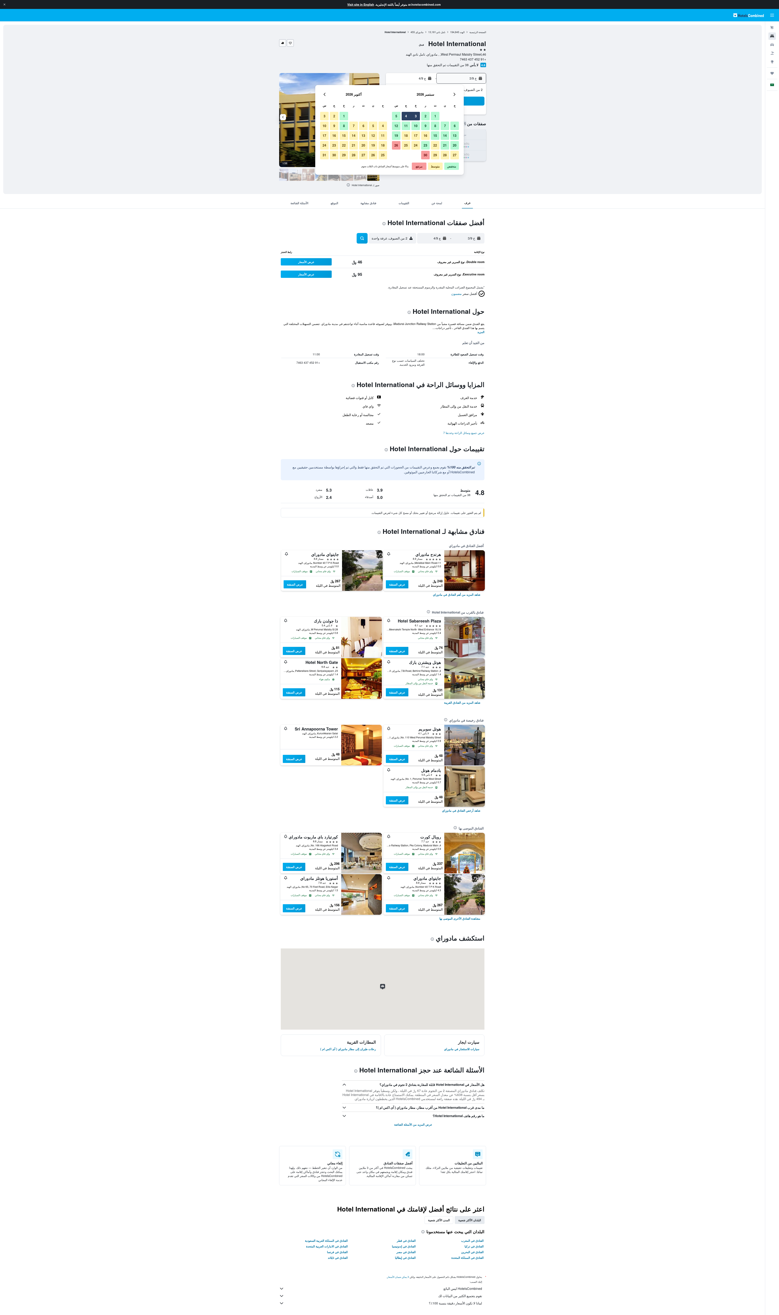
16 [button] (425, 135)
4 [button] (406, 116)
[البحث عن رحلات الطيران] (772, 28)
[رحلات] (772, 73)
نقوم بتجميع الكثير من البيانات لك (460, 1295)
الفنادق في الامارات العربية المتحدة (327, 1246)
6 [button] (455, 125)
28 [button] (445, 155)
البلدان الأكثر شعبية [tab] (469, 1220)
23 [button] (425, 145)
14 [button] (445, 135)
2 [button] (425, 116)
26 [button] (396, 145)
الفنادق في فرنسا (337, 1252)
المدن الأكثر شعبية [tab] (439, 1220)
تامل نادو (441, 32)
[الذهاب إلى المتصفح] (772, 62)
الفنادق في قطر (406, 1240)
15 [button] (435, 135)
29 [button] (435, 155)
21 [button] (445, 145)
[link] (457, 594)
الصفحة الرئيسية (477, 32)
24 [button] (415, 145)
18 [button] (406, 135)
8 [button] (435, 125)
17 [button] (415, 135)
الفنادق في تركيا (474, 1246)
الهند (462, 32)
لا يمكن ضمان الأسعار (398, 1276)
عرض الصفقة (397, 584)
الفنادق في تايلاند (338, 1258)
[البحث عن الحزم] (772, 53)
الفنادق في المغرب (472, 1240)
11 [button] (406, 125)
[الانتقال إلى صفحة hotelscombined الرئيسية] (748, 15)
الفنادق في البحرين (472, 1252)
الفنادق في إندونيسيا (404, 1246)
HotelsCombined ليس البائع (462, 1288)
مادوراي (419, 32)
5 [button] (396, 116)
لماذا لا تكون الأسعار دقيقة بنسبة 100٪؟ (455, 1303)
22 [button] (435, 145)
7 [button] (445, 125)
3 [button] (416, 116)
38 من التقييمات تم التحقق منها (448, 65)
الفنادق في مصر (406, 1252)
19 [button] (396, 135)
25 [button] (406, 145)
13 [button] (454, 135)
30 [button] (425, 155)
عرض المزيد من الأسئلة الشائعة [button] (413, 1124)
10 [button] (415, 125)
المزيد (480, 332)
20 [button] (454, 145)
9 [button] (425, 125)
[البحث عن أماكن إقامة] (772, 36)
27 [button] (454, 155)
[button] (4, 4)
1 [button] (435, 116)
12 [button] (396, 125)
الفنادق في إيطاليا (405, 1258)
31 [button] (324, 155)
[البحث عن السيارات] (772, 45)
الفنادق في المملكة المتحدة (467, 1258)
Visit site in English (360, 4)
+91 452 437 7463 (473, 59)
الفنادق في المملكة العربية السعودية (326, 1240)
